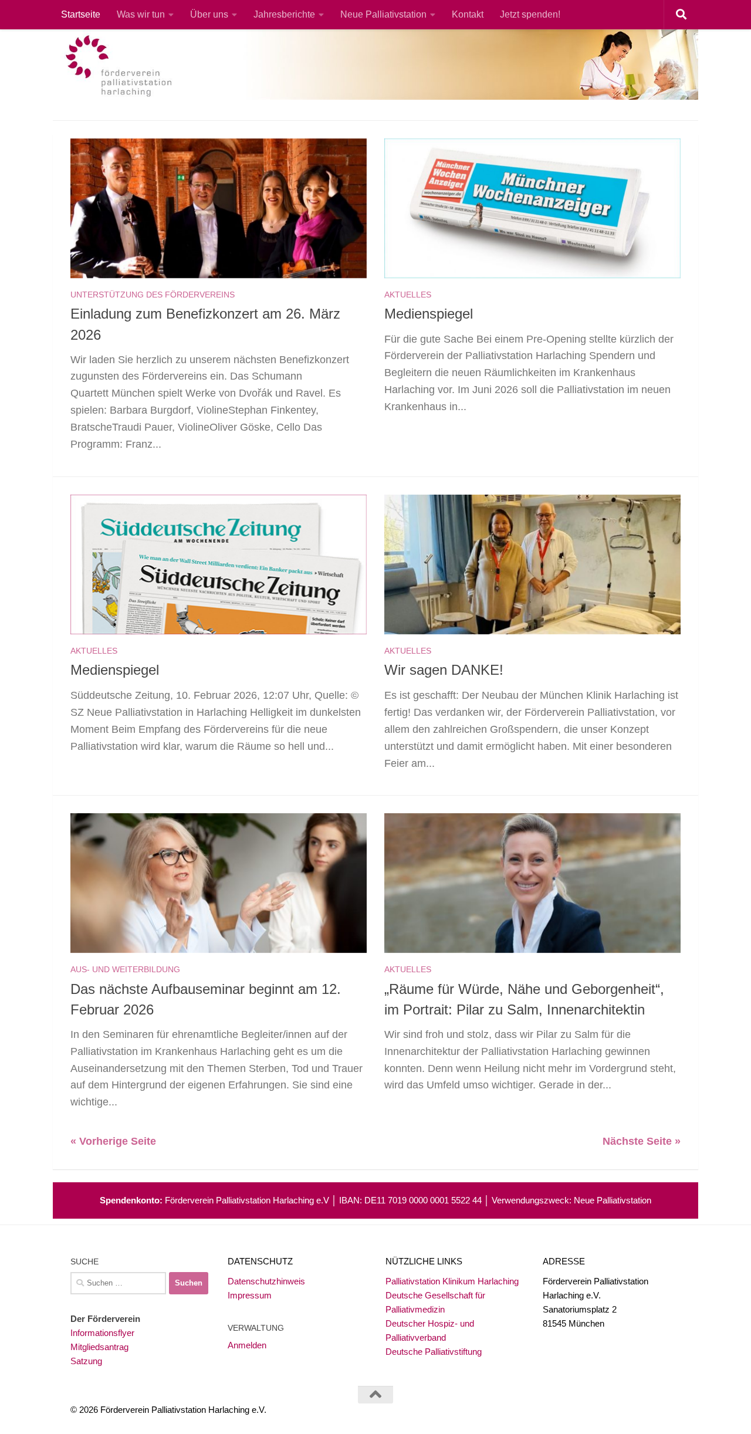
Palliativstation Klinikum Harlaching (452, 1281)
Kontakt (467, 14)
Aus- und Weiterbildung (125, 969)
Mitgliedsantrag (99, 1347)
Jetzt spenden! (530, 14)
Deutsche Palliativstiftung (433, 1352)
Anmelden (247, 1345)
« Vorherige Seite (113, 1141)
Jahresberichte (284, 14)
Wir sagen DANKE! (443, 670)
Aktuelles (407, 294)
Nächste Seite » (642, 1141)
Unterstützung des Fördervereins (152, 294)
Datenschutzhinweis (266, 1281)
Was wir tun (141, 14)
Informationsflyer (102, 1333)
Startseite (80, 14)
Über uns (209, 14)
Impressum (250, 1295)
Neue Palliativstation (383, 14)
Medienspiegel (428, 314)
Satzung (86, 1361)
